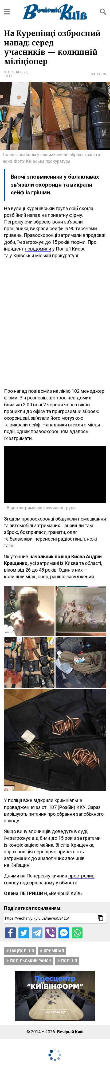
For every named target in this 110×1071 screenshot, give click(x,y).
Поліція (69, 961)
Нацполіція (22, 951)
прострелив (81, 876)
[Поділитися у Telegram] (37, 932)
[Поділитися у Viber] (50, 932)
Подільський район (30, 961)
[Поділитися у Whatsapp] (77, 932)
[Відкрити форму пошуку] (103, 11)
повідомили (38, 249)
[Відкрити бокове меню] (7, 11)
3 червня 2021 (15, 72)
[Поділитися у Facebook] (10, 932)
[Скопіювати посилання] (100, 918)
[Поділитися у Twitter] (23, 932)
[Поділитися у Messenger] (63, 932)
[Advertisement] (55, 323)
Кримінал (54, 951)
